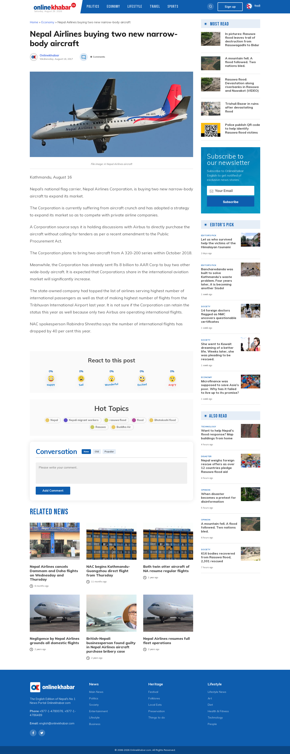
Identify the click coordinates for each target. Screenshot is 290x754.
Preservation (156, 711)
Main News (96, 692)
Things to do (156, 717)
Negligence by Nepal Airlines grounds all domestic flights (54, 640)
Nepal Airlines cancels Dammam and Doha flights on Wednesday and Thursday (54, 572)
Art (210, 698)
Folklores (154, 698)
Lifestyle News (217, 692)
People (212, 724)
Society (94, 704)
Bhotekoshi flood (165, 420)
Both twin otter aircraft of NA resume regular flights (166, 568)
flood (140, 420)
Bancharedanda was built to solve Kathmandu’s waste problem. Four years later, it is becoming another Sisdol (217, 278)
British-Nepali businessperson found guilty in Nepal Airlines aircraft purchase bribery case (111, 644)
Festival (153, 692)
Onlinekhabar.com (59, 703)
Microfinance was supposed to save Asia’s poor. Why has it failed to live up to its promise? (220, 387)
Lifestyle (134, 6)
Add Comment (53, 490)
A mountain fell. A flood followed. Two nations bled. (240, 62)
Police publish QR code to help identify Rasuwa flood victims (242, 128)
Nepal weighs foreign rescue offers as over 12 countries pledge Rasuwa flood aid (218, 466)
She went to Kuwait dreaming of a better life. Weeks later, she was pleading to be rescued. (217, 351)
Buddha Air (124, 426)
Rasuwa (100, 426)
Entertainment (98, 711)
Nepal (54, 420)
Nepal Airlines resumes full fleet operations (166, 640)
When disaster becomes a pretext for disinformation (218, 497)
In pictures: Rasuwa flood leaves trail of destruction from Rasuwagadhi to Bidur (242, 39)
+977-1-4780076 (51, 711)
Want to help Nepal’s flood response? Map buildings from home (217, 434)
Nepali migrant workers (83, 420)
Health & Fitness (218, 711)
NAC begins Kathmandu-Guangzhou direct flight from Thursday (108, 570)
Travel (155, 6)
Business (94, 724)
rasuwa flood (117, 420)
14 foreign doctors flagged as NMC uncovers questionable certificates (218, 316)
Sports (172, 6)
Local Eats (155, 704)
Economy (113, 6)
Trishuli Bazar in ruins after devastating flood (242, 107)
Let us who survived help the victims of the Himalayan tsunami (218, 243)
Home (34, 22)
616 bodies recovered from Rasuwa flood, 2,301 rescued (218, 557)
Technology (215, 717)
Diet (210, 704)
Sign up (230, 6)
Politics (93, 6)
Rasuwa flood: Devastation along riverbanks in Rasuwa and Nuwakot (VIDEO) (242, 85)
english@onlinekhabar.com (56, 723)
